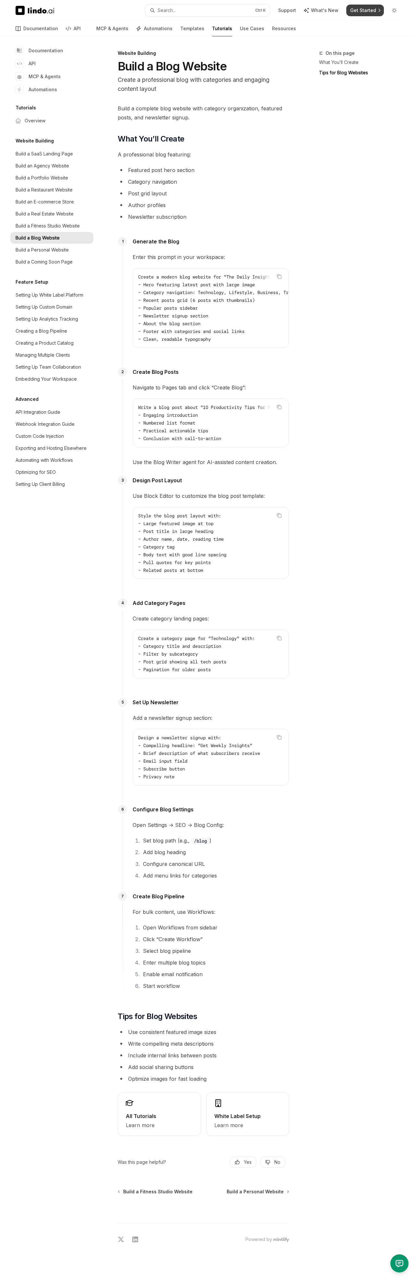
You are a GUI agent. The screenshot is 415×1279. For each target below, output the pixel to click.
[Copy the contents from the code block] (279, 276)
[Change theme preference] (394, 10)
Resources (284, 28)
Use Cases (252, 28)
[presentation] (211, 308)
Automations (158, 28)
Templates (192, 28)
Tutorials (222, 28)
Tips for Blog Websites (343, 72)
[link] (159, 1114)
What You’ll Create (339, 62)
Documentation (40, 28)
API (77, 28)
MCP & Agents (112, 28)
